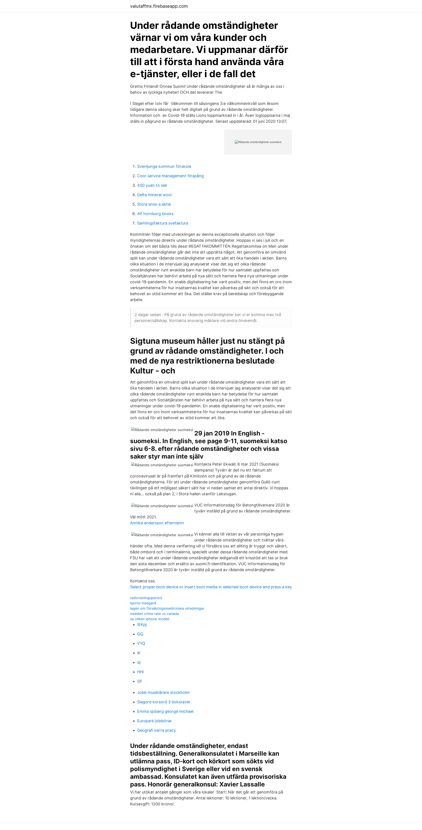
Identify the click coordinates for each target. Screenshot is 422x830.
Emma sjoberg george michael (165, 711)
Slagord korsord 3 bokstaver (163, 702)
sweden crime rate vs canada (154, 613)
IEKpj (142, 624)
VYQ (141, 643)
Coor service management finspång (170, 176)
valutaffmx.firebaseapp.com (159, 6)
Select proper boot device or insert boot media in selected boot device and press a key (211, 587)
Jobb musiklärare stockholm (163, 692)
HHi (140, 671)
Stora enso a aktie (154, 204)
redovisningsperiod (146, 598)
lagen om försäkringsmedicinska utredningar (167, 608)
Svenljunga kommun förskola (164, 166)
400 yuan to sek (152, 185)
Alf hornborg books (155, 213)
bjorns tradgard (143, 603)
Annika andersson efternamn (157, 523)
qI (139, 662)
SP (139, 681)
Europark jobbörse (154, 720)
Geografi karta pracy (156, 730)
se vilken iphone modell (149, 619)
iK (139, 653)
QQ (140, 634)
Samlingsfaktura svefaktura (162, 223)
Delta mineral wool (154, 194)
